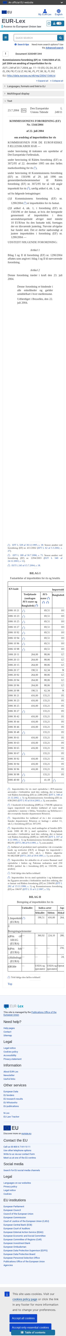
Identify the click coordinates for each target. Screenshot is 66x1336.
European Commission (15, 1217)
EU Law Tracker (11, 1116)
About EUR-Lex (11, 1071)
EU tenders (9, 1095)
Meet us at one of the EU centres (20, 1157)
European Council (12, 1210)
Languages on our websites (17, 1183)
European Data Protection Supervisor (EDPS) (26, 1250)
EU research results (13, 1099)
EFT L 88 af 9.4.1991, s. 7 (28, 843)
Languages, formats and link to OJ (26, 86)
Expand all (43, 81)
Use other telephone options (17, 1150)
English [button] (58, 14)
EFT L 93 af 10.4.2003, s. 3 (31, 800)
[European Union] (11, 1128)
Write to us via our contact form (19, 1154)
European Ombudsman (15, 1247)
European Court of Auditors (17, 1228)
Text (9, 101)
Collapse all (57, 81)
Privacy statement (12, 1059)
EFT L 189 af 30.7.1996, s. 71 (28, 555)
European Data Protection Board (19, 1254)
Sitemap (8, 1035)
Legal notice (10, 1048)
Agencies (8, 1265)
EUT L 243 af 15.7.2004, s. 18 (26, 565)
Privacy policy (10, 1186)
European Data (11, 1091)
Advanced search (54, 47)
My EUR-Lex (44, 14)
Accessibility (10, 1055)
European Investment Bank (17, 1243)
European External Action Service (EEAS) (23, 1232)
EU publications (11, 1106)
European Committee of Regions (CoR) (23, 1239)
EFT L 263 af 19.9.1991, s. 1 (34, 856)
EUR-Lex (13, 21)
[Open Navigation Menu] (5, 37)
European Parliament (14, 1206)
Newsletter (9, 1075)
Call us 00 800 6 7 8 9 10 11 (17, 1146)
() (35, 167)
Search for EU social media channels (22, 1170)
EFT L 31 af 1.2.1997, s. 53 (36, 889)
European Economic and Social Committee (25, 1236)
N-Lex (6, 1113)
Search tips (23, 44)
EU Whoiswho (10, 1102)
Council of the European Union (18, 1213)
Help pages (9, 1028)
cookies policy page (24, 1299)
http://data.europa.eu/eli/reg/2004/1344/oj (31, 75)
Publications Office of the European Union (24, 1261)
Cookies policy (11, 1051)
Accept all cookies (23, 1318)
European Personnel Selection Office (22, 1258)
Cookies (8, 1194)
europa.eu (26, 1133)
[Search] (60, 38)
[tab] (33, 86)
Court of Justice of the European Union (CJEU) (26, 1221)
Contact (7, 1031)
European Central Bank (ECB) (18, 1225)
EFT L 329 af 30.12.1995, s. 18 (27, 545)
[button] (33, 1332)
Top (10, 983)
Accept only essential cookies (30, 1327)
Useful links (9, 1079)
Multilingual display (18, 93)
